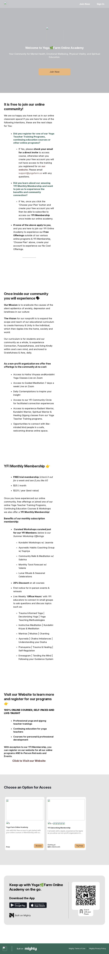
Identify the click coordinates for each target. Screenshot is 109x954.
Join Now (84, 4)
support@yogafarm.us (30, 173)
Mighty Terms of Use (77, 948)
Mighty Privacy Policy (97, 948)
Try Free (79, 846)
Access (39, 846)
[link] (24, 823)
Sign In (100, 4)
